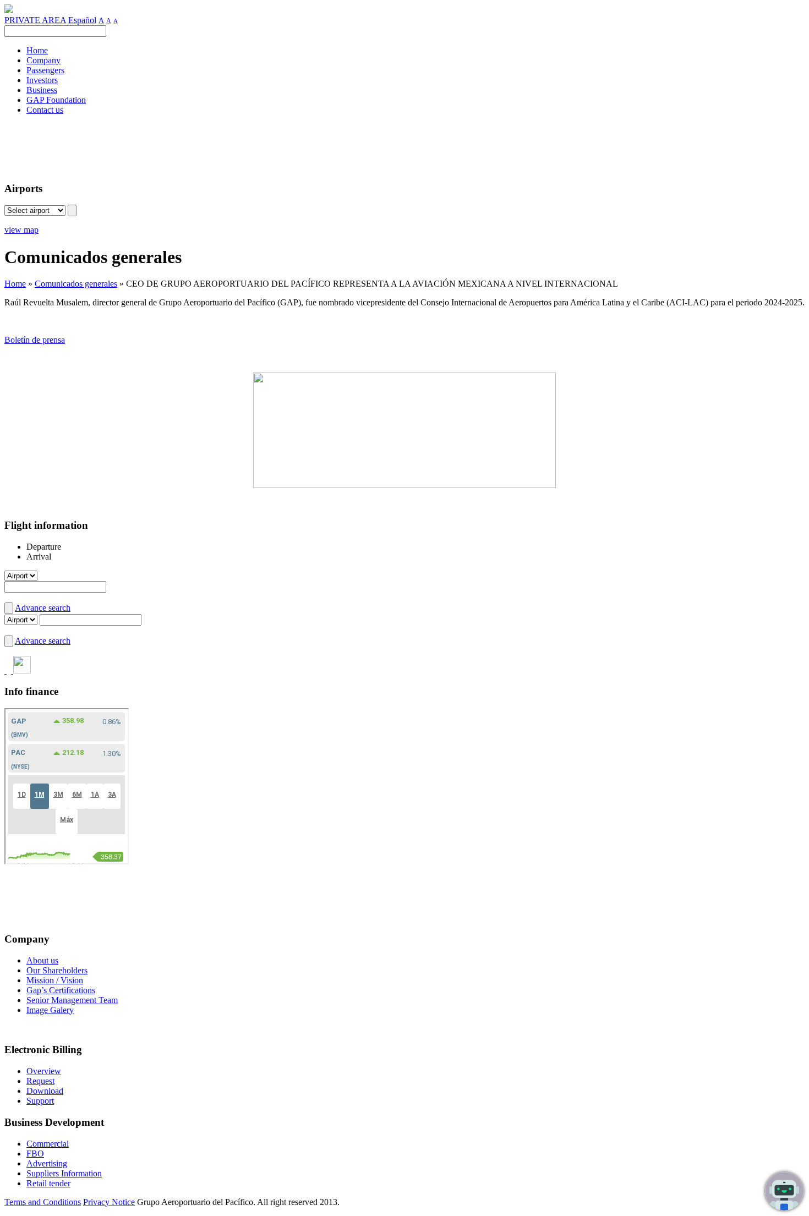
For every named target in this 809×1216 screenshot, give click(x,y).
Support (40, 1100)
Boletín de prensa (34, 339)
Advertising (46, 1163)
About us (42, 960)
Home (15, 283)
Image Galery (50, 1010)
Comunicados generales (76, 283)
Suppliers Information (64, 1173)
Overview (43, 1071)
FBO (35, 1153)
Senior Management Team (72, 1000)
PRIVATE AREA (35, 20)
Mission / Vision (54, 980)
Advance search (42, 607)
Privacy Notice (109, 1202)
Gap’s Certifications (60, 990)
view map (21, 229)
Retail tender (48, 1183)
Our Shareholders (57, 970)
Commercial (47, 1143)
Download (44, 1091)
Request (40, 1081)
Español (82, 20)
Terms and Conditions (42, 1202)
